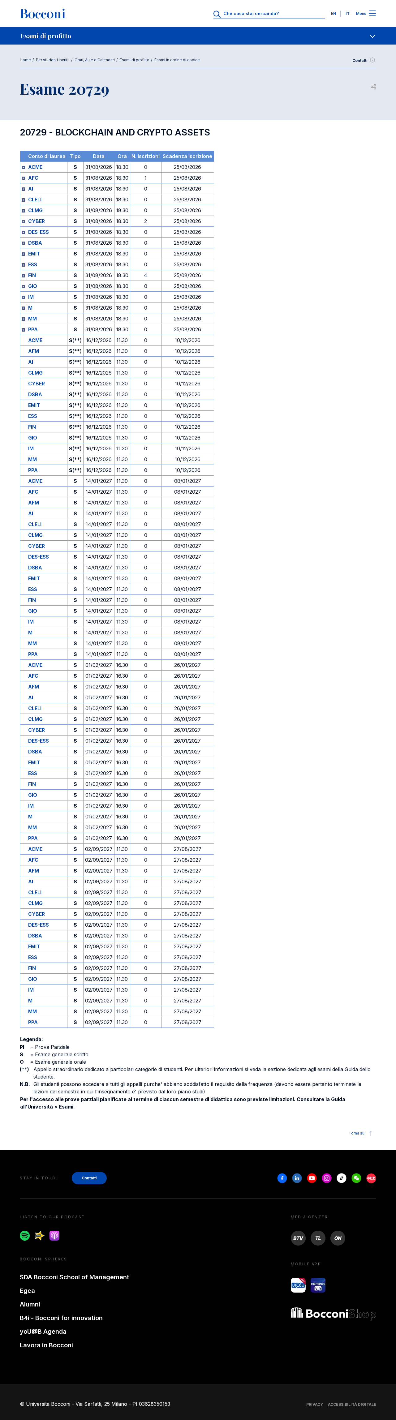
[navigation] (198, 36)
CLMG (35, 210)
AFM (33, 351)
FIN (32, 275)
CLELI (34, 199)
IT (348, 13)
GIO (32, 286)
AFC (33, 178)
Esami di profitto (134, 60)
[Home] (43, 13)
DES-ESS (38, 232)
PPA (33, 329)
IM (31, 297)
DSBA (35, 243)
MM (32, 318)
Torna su (356, 1133)
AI (30, 189)
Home (25, 60)
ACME (35, 167)
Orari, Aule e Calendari (95, 60)
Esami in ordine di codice (177, 60)
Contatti (360, 60)
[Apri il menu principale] (372, 13)
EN (333, 13)
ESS (32, 264)
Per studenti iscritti (53, 60)
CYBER (36, 221)
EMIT (34, 254)
